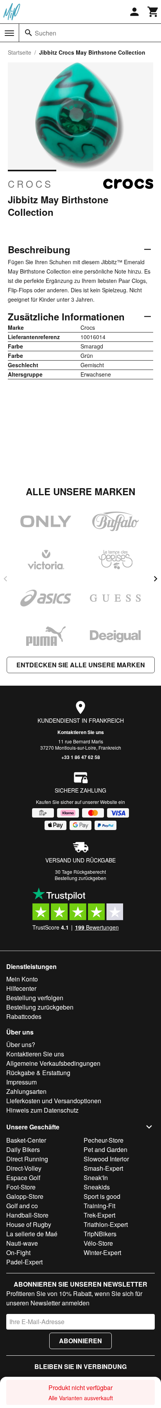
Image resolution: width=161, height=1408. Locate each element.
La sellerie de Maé (31, 1233)
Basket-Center (26, 1140)
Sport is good (102, 1196)
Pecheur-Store (103, 1140)
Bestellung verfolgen (34, 997)
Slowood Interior (106, 1158)
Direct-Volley (23, 1168)
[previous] (5, 578)
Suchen (45, 32)
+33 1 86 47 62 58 (80, 757)
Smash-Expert (103, 1168)
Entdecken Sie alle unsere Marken (80, 664)
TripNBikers (100, 1233)
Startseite (19, 52)
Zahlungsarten (26, 1091)
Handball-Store (27, 1215)
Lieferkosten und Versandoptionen (53, 1100)
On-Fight (18, 1252)
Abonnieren (80, 1340)
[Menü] (9, 33)
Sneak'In (96, 1177)
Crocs (30, 184)
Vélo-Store (98, 1243)
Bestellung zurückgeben (80, 878)
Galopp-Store (24, 1196)
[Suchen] (28, 33)
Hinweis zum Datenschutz (42, 1110)
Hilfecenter (21, 988)
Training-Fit (99, 1205)
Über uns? (20, 1044)
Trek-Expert (99, 1215)
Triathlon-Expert (106, 1224)
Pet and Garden (105, 1149)
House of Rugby (28, 1224)
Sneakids (97, 1186)
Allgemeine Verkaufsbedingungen (53, 1063)
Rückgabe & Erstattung (38, 1072)
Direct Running (27, 1158)
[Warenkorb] (153, 11)
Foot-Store (21, 1186)
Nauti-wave (22, 1243)
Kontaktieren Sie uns (80, 732)
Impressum (21, 1081)
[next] (155, 578)
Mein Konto (22, 978)
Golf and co (22, 1205)
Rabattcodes (23, 1016)
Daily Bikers (23, 1149)
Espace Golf (23, 1177)
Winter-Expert (102, 1252)
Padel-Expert (24, 1261)
